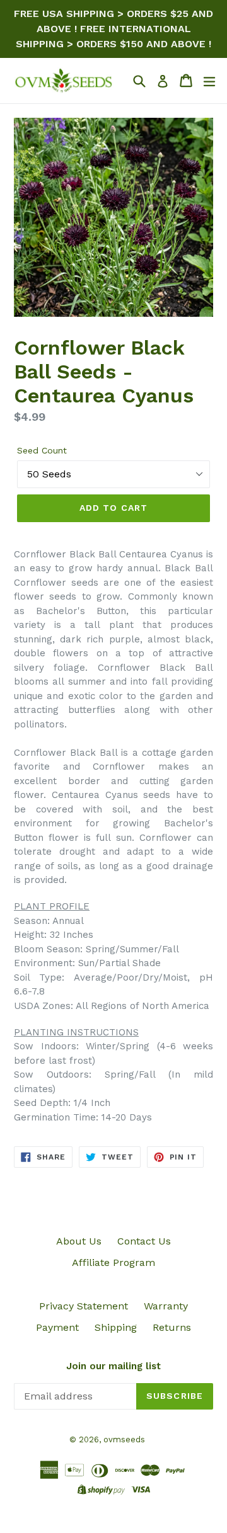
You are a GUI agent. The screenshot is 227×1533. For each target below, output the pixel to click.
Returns (172, 1327)
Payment (57, 1327)
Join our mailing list (113, 1366)
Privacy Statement (83, 1306)
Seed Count (42, 450)
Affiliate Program (113, 1262)
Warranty (166, 1306)
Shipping (116, 1327)
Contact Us (144, 1241)
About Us (79, 1241)
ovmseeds (124, 1439)
